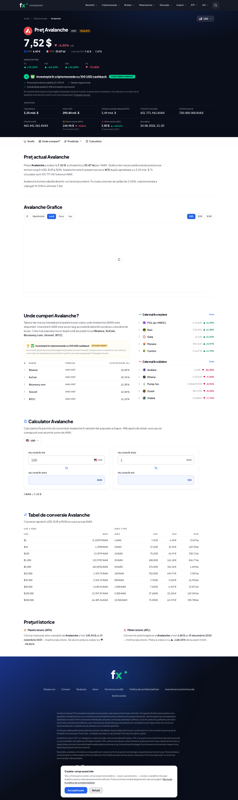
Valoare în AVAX (37, 473)
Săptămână (39, 216)
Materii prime (145, 5)
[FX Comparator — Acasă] (119, 674)
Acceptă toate (76, 790)
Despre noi (49, 689)
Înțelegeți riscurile (82, 95)
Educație (164, 5)
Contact (65, 689)
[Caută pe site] (215, 5)
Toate (211, 314)
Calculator (95, 141)
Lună (51, 216)
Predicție (73, 141)
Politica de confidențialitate (144, 689)
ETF (193, 5)
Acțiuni (180, 5)
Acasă (26, 18)
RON (209, 216)
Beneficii (89, 5)
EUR (200, 216)
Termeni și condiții (114, 689)
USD (191, 216)
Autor (95, 689)
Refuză (96, 790)
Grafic (31, 141)
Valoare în (36, 453)
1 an (70, 216)
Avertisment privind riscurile (179, 689)
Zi (27, 216)
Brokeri (128, 5)
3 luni (61, 216)
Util (203, 5)
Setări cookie (119, 695)
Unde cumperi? (51, 141)
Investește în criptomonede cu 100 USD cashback (62, 345)
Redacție (81, 689)
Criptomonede (109, 5)
